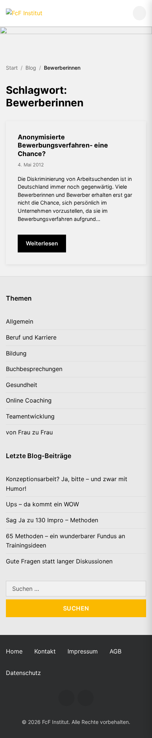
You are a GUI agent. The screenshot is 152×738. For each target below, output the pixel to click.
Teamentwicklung (30, 416)
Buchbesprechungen (34, 369)
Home (14, 651)
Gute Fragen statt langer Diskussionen (59, 561)
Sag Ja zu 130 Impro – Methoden (52, 520)
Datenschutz (23, 672)
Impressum (83, 651)
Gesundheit (21, 384)
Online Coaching (29, 400)
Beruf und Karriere (31, 337)
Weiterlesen (42, 243)
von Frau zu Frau (29, 432)
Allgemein (19, 321)
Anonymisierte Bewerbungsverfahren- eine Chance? (63, 145)
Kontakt (45, 651)
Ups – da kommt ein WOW (42, 504)
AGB (115, 651)
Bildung (16, 353)
